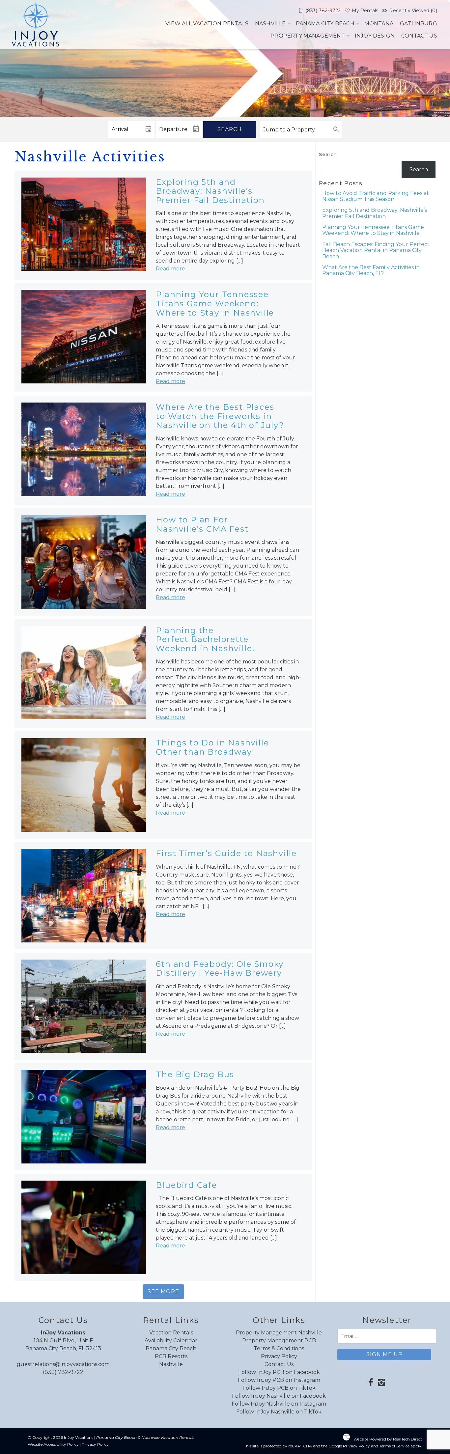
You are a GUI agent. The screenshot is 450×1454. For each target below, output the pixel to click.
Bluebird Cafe (186, 1185)
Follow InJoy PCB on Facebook (279, 1372)
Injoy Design (375, 36)
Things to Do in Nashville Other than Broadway (212, 747)
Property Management (307, 36)
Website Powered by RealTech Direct (387, 1439)
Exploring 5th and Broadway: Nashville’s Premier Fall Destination (210, 191)
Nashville (270, 23)
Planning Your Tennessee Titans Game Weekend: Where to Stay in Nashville (215, 303)
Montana (378, 23)
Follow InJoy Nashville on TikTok (279, 1412)
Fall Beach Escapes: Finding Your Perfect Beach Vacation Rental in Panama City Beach (376, 250)
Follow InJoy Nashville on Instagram (279, 1404)
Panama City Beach (325, 23)
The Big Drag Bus (195, 1074)
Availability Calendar (171, 1340)
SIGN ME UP (384, 1354)
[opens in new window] (370, 1383)
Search (229, 129)
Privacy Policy (279, 1356)
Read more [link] (170, 269)
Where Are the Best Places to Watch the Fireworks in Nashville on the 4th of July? (220, 416)
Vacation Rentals (171, 1332)
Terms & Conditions (279, 1348)
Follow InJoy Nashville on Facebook (279, 1396)
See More (163, 1291)
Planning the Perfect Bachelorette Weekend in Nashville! (205, 639)
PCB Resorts (171, 1356)
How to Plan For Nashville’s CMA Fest (202, 524)
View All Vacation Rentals (206, 23)
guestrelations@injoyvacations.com (63, 1364)
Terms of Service (394, 1445)
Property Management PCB (279, 1340)
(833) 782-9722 (63, 1372)
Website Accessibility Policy (53, 1444)
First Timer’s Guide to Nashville (226, 853)
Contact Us (419, 36)
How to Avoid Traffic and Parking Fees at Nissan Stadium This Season (375, 196)
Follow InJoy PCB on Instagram (279, 1380)
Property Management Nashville (279, 1332)
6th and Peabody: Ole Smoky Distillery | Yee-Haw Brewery (220, 968)
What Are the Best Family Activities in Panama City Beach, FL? (371, 270)
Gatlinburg (418, 23)
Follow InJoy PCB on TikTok (279, 1388)
